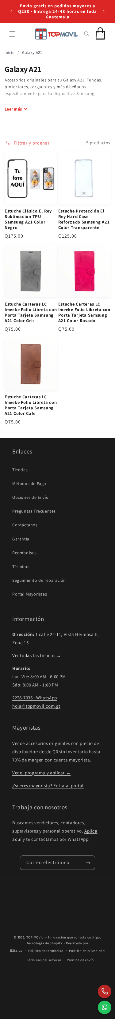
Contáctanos (25, 525)
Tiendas (20, 469)
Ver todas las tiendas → (36, 655)
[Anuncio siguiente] (103, 11)
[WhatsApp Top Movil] (104, 1007)
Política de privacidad (87, 951)
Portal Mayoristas (29, 594)
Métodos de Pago (29, 483)
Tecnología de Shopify (44, 943)
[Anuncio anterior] (11, 11)
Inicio (10, 52)
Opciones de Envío (30, 497)
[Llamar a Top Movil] (104, 991)
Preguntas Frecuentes (34, 511)
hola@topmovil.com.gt (36, 706)
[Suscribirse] (88, 862)
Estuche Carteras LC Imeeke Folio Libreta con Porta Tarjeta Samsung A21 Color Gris (31, 312)
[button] (12, 34)
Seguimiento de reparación (39, 580)
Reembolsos (24, 552)
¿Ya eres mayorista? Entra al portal (48, 785)
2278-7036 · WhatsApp (34, 698)
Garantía (20, 539)
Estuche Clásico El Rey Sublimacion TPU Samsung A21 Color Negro (28, 219)
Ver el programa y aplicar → (41, 773)
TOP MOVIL (35, 937)
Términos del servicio (44, 960)
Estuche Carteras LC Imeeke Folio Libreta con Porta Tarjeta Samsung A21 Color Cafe (31, 405)
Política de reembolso (45, 951)
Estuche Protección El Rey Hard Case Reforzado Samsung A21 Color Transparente (84, 219)
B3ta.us (16, 950)
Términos (21, 566)
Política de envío (80, 960)
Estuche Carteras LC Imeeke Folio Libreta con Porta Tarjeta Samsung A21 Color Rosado (84, 312)
